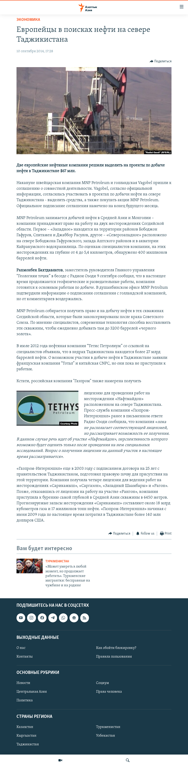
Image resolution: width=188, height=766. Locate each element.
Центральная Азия (32, 692)
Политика (25, 701)
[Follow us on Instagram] (31, 618)
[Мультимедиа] (60, 760)
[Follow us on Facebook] (42, 618)
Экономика (28, 20)
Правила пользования (114, 657)
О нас (21, 648)
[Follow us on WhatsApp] (63, 618)
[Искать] (128, 760)
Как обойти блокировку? (116, 648)
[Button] (161, 61)
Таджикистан (28, 744)
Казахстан (25, 727)
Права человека (109, 692)
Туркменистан (57, 561)
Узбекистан (105, 736)
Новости (23, 683)
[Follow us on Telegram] (52, 618)
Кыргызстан (26, 736)
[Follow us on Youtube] (21, 618)
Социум (102, 683)
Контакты (25, 657)
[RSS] (84, 618)
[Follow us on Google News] (73, 618)
